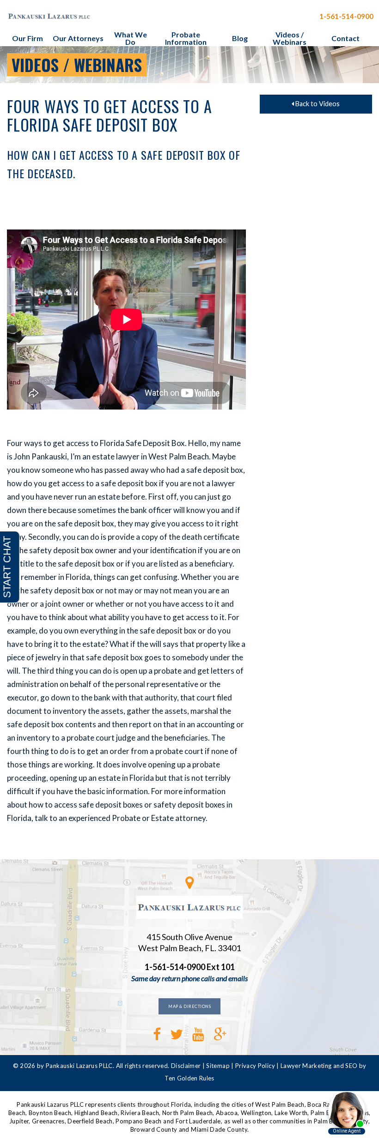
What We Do (130, 38)
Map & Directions (189, 1006)
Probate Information (186, 38)
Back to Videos (317, 104)
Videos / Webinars (289, 38)
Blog (240, 38)
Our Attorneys (78, 38)
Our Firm (27, 38)
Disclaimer (186, 1065)
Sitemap (217, 1065)
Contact (345, 38)
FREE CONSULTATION (270, 16)
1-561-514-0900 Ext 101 (190, 967)
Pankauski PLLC (76, 16)
